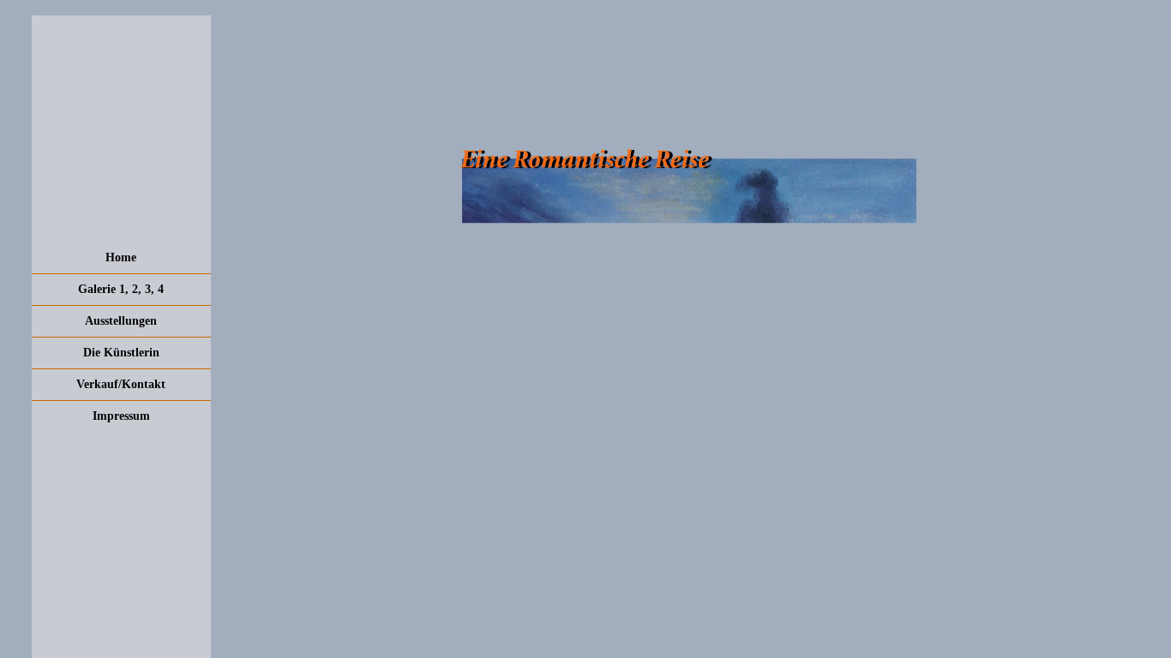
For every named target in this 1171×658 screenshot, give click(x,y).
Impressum (121, 416)
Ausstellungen (121, 320)
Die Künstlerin (121, 352)
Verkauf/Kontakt (120, 384)
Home (120, 257)
